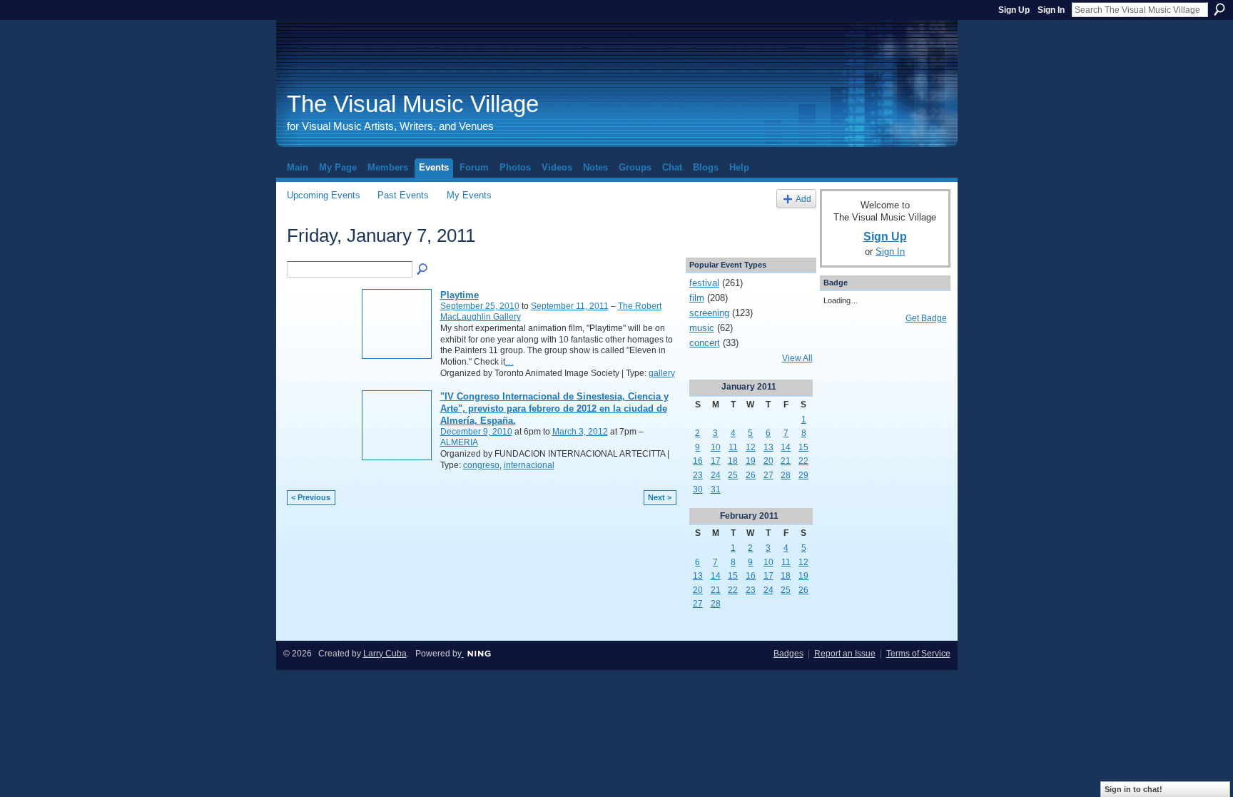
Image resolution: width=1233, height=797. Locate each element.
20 (768, 461)
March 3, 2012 (580, 432)
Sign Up (1014, 10)
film (696, 298)
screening (709, 313)
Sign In (1051, 10)
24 (716, 475)
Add (803, 198)
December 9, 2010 (476, 432)
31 (716, 489)
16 (698, 461)
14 (786, 447)
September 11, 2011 (570, 306)
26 (751, 475)
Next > (659, 497)
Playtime (459, 295)
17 (716, 461)
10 (716, 447)
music (701, 328)
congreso (481, 465)
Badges (788, 654)
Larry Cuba (385, 654)
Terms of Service (918, 654)
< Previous (310, 497)
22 (803, 461)
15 (803, 447)
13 (768, 447)
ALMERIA (459, 442)
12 (751, 447)
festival (704, 283)
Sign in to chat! (1133, 789)
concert (704, 342)
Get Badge (926, 318)
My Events (469, 195)
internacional (529, 465)
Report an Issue (845, 654)
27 (768, 475)
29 (803, 475)
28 (786, 475)
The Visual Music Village (413, 104)
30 (698, 489)
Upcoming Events (323, 195)
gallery (662, 373)
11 (733, 447)
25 (733, 475)
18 (733, 461)
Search (1219, 9)
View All (797, 358)
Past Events (403, 195)
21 (786, 461)
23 (698, 475)
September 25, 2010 (479, 306)
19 (751, 461)
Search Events (423, 269)
